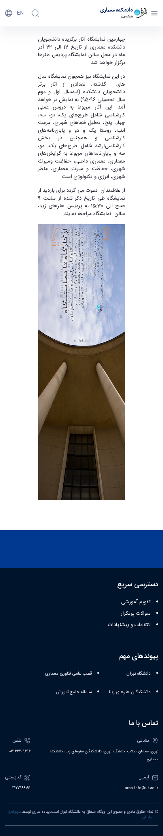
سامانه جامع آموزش (74, 692)
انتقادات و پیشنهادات (129, 625)
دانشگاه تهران (138, 673)
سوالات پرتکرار (136, 613)
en (20, 13)
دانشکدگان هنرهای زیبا (130, 692)
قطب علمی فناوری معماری (68, 673)
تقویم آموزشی (136, 602)
